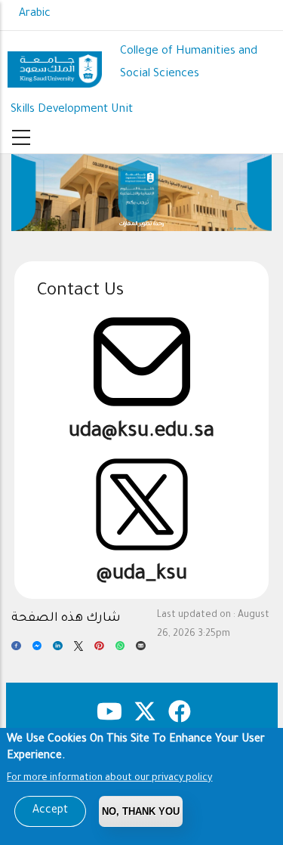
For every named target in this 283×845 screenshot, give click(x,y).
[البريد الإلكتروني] (141, 650)
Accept (50, 811)
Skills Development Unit (72, 109)
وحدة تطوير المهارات (141, 224)
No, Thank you (141, 811)
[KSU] (54, 63)
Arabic (35, 14)
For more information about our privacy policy (109, 778)
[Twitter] (79, 650)
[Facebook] (16, 650)
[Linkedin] (58, 650)
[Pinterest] (99, 650)
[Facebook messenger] (37, 650)
